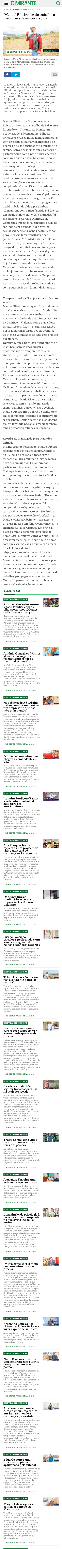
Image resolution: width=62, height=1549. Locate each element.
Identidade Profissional (15, 10)
